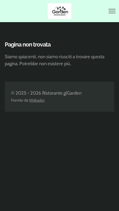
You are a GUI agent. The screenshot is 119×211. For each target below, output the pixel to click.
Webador (37, 100)
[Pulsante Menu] (112, 11)
